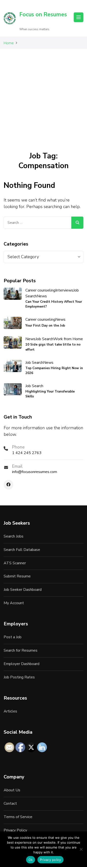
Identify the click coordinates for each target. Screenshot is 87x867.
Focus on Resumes (43, 14)
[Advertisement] (43, 95)
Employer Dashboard (21, 663)
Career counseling (40, 290)
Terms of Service (18, 817)
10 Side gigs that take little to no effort (52, 347)
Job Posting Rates (19, 677)
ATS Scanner (15, 563)
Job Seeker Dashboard (23, 589)
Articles (10, 711)
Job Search (44, 339)
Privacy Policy (15, 830)
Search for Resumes (20, 650)
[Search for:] (37, 223)
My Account (14, 603)
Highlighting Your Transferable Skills (50, 394)
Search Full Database (22, 549)
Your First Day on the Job (45, 325)
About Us (12, 790)
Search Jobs (13, 536)
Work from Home (68, 339)
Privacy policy (50, 860)
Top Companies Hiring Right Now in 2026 (54, 370)
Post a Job (13, 637)
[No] (81, 849)
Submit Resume (17, 576)
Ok (31, 860)
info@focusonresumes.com (34, 472)
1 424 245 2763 (27, 453)
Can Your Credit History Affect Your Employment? (53, 304)
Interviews (64, 290)
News (42, 296)
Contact (10, 803)
